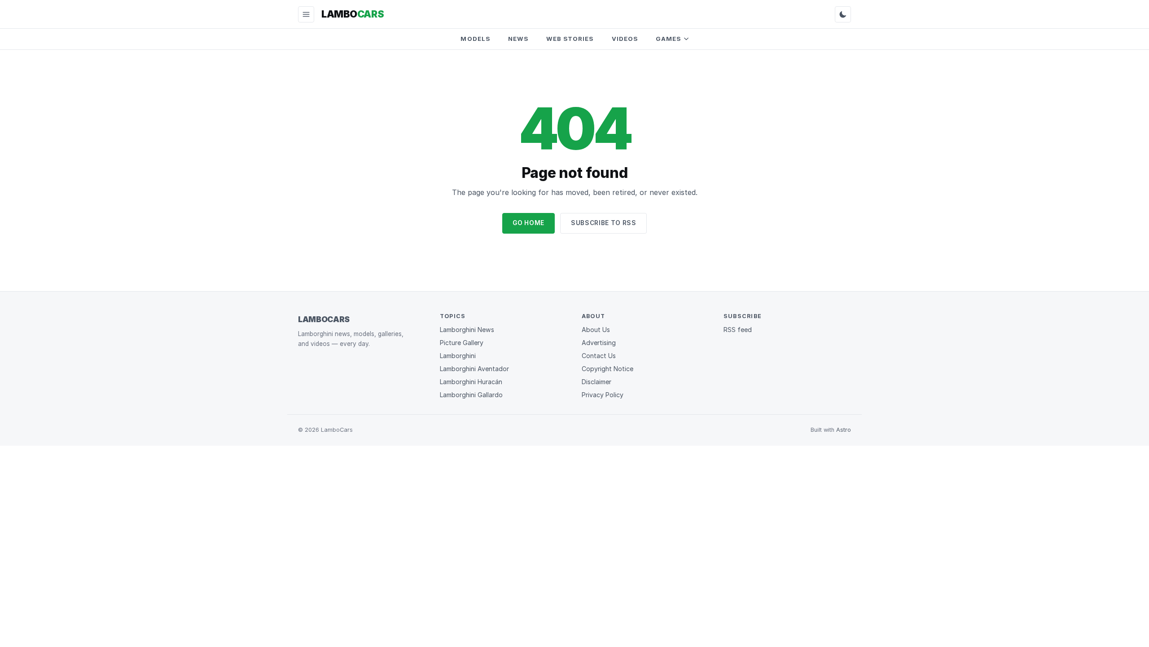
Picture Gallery (461, 342)
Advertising (599, 342)
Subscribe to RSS (603, 222)
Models (475, 38)
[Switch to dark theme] (843, 14)
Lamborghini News (467, 329)
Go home (528, 222)
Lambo (352, 14)
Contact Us (599, 355)
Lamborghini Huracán (471, 382)
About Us (596, 329)
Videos (625, 38)
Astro (843, 429)
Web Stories (570, 38)
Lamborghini (458, 355)
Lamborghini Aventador (474, 368)
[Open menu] (306, 14)
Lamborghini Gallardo (471, 395)
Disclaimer (596, 382)
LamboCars (324, 319)
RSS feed (738, 329)
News (518, 38)
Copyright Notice (607, 368)
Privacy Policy (602, 395)
